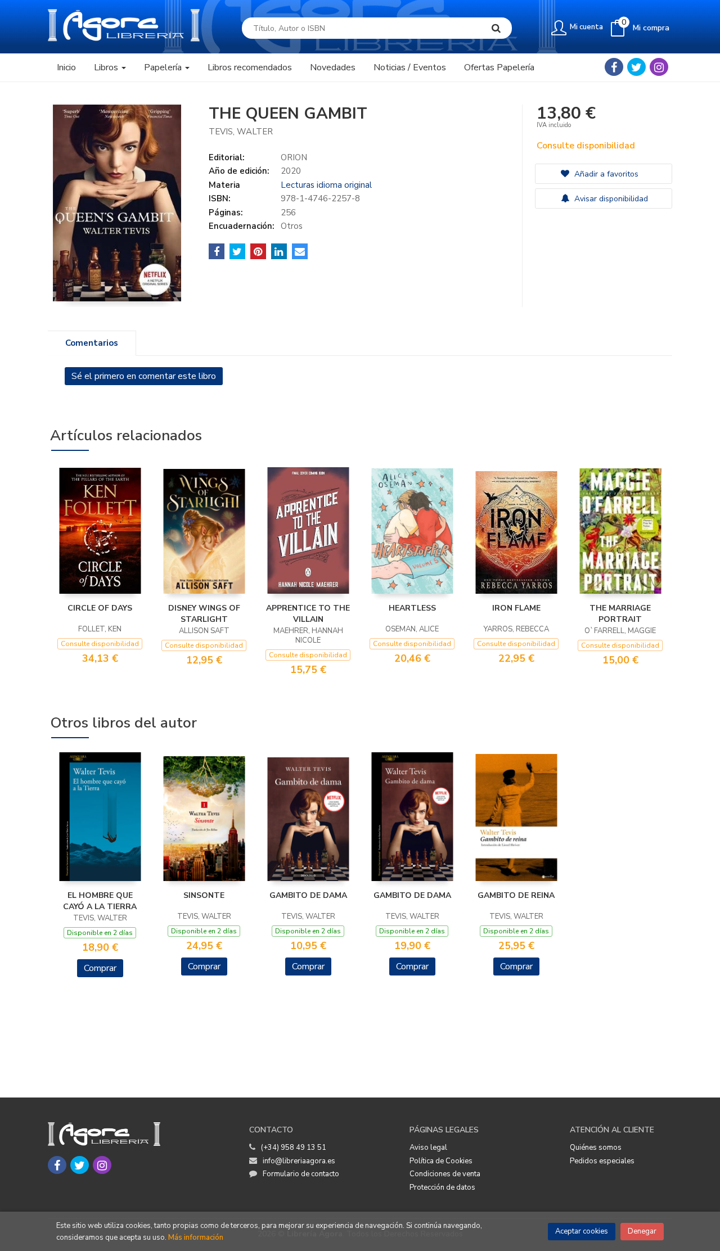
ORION (294, 157)
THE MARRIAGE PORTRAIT (620, 614)
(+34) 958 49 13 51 (293, 1147)
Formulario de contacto (301, 1174)
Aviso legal (428, 1147)
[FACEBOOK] (614, 67)
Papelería (164, 67)
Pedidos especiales (602, 1161)
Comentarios (91, 343)
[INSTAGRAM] (659, 67)
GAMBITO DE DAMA (308, 895)
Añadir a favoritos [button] (605, 174)
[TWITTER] (636, 67)
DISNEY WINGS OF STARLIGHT (204, 614)
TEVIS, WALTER (241, 131)
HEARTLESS (412, 608)
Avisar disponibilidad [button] (610, 198)
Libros (107, 67)
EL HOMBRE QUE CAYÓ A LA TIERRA (100, 901)
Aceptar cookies (581, 1231)
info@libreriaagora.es (299, 1161)
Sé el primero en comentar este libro (143, 376)
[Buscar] (496, 28)
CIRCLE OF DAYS (100, 608)
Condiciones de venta (445, 1174)
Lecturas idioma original (326, 185)
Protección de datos (442, 1187)
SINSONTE (203, 895)
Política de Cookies (441, 1161)
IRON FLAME (516, 608)
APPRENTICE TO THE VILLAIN (308, 614)
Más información (195, 1237)
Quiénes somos (596, 1147)
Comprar (100, 968)
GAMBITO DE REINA (516, 895)
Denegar (642, 1231)
